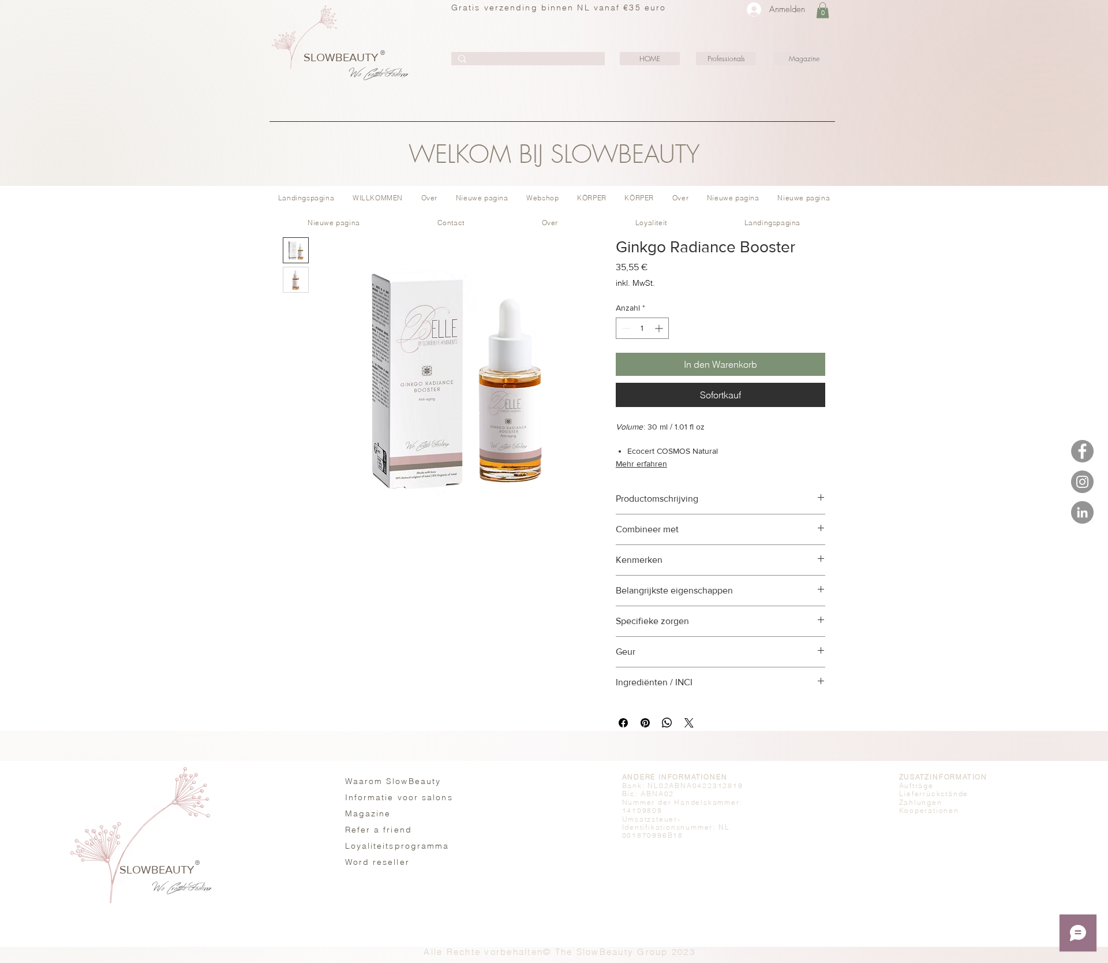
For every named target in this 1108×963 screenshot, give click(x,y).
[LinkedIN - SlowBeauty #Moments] (1082, 512)
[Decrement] (624, 328)
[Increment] (660, 328)
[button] (822, 10)
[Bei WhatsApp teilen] (667, 723)
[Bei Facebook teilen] (623, 723)
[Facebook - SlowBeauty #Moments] (1082, 451)
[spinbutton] (642, 328)
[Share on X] (689, 723)
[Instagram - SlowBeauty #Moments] (1082, 482)
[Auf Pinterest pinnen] (645, 723)
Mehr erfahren (641, 463)
